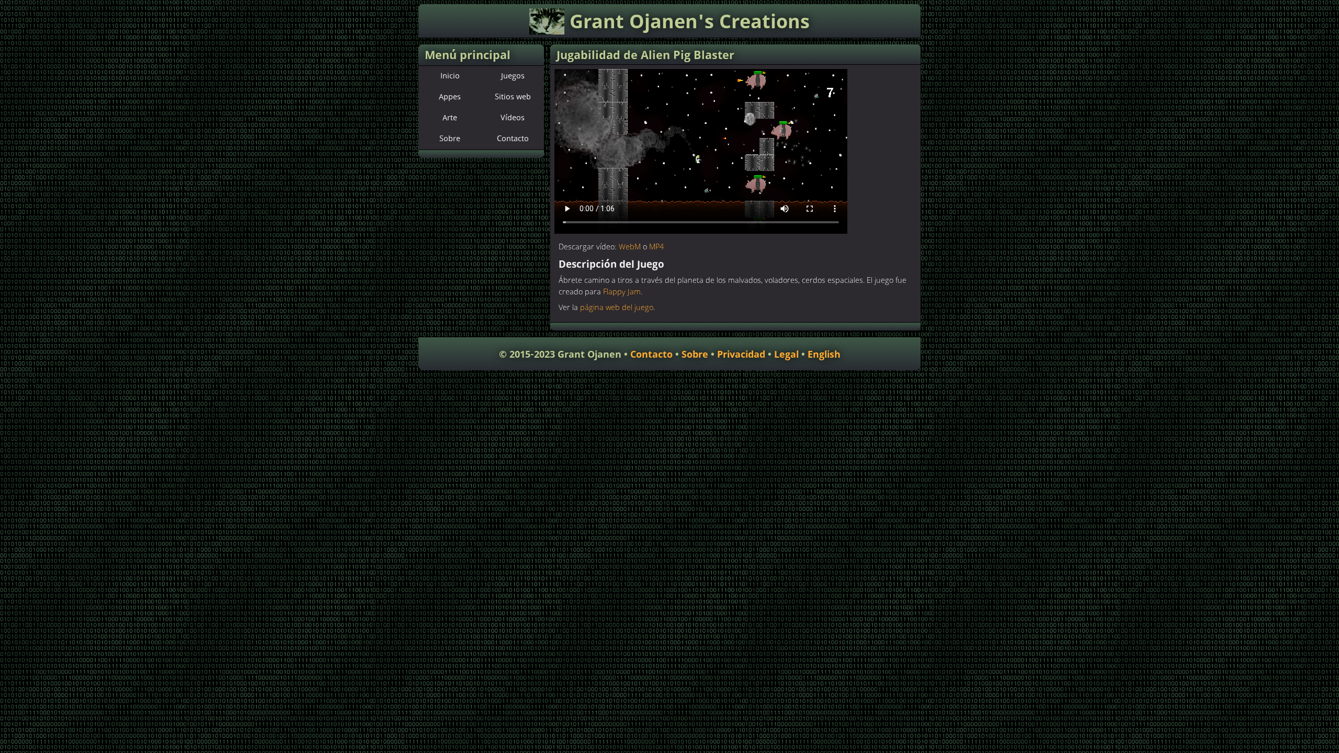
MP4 (656, 247)
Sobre (449, 139)
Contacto (513, 139)
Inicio (450, 76)
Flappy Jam (622, 292)
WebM (630, 247)
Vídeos (513, 118)
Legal (786, 355)
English (824, 355)
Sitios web (513, 97)
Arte (449, 118)
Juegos (513, 76)
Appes (450, 97)
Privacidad (741, 355)
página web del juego (616, 308)
